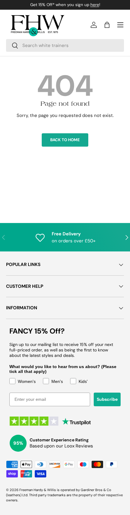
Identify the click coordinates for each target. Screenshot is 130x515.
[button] (107, 25)
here (94, 4)
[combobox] (65, 45)
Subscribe (107, 399)
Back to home (65, 139)
